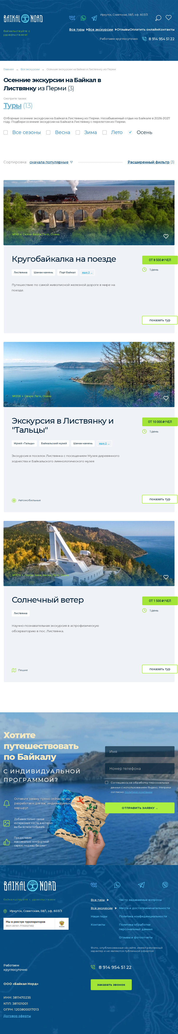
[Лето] (112, 132)
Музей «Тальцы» (24, 443)
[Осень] (140, 132)
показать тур (159, 320)
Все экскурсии (100, 29)
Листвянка (20, 272)
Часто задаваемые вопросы (140, 899)
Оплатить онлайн (144, 29)
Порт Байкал (67, 272)
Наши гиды (99, 916)
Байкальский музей (54, 443)
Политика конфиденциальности (143, 916)
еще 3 (86, 272)
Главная (8, 69)
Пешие (23, 670)
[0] (168, 17)
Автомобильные (29, 500)
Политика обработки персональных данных (136, 927)
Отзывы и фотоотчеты (136, 937)
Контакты (166, 29)
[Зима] (86, 132)
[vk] (72, 18)
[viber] (165, 885)
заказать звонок (111, 985)
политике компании (138, 792)
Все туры (76, 29)
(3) (151, 162)
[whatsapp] (83, 18)
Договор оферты (17, 1016)
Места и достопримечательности (144, 908)
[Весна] (58, 132)
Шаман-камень (43, 272)
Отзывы (123, 29)
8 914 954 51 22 (162, 39)
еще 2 (103, 443)
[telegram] (94, 18)
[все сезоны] (22, 132)
